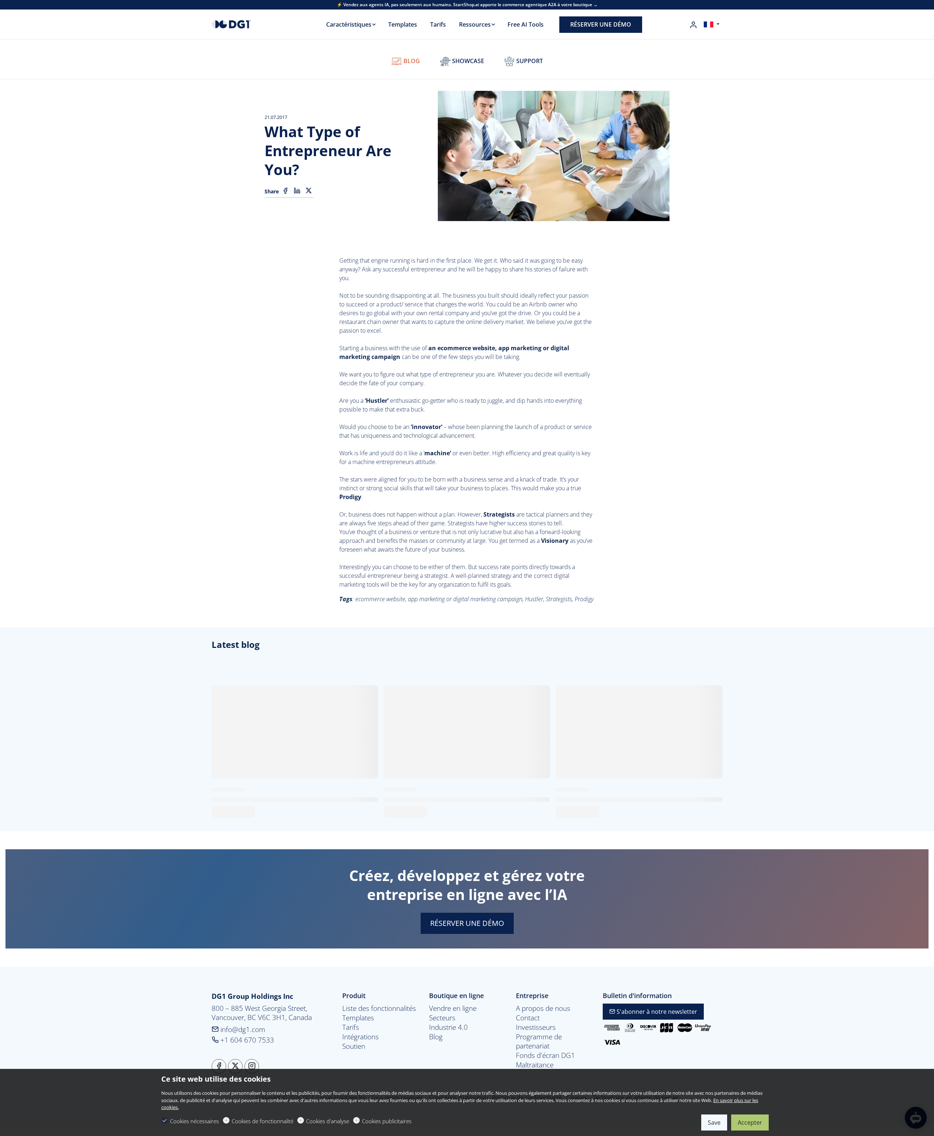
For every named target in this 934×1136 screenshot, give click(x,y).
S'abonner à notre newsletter (656, 1012)
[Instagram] (251, 1066)
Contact (528, 1018)
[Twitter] (309, 190)
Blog (411, 61)
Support (529, 61)
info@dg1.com (242, 1029)
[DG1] (243, 24)
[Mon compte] (693, 25)
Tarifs (350, 1027)
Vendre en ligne (452, 1008)
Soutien (353, 1046)
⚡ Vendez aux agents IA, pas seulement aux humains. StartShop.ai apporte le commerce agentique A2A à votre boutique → (467, 5)
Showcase (467, 61)
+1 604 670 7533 (246, 1040)
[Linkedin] (297, 190)
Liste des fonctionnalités (379, 1008)
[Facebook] (285, 190)
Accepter (750, 1122)
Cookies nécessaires (194, 1121)
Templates (358, 1018)
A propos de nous (543, 1008)
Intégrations (360, 1037)
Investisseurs (536, 1027)
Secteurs (442, 1018)
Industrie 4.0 (448, 1027)
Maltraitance (534, 1065)
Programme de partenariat (539, 1041)
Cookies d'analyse (327, 1121)
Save (714, 1122)
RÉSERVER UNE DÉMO (467, 923)
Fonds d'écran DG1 (545, 1055)
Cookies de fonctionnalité (262, 1121)
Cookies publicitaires (387, 1121)
